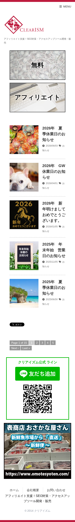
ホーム (14, 490)
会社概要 (33, 490)
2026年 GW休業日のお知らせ (53, 171)
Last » (26, 348)
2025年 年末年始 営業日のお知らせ (53, 250)
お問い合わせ (56, 490)
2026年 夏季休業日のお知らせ (53, 134)
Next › (15, 348)
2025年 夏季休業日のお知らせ (53, 287)
